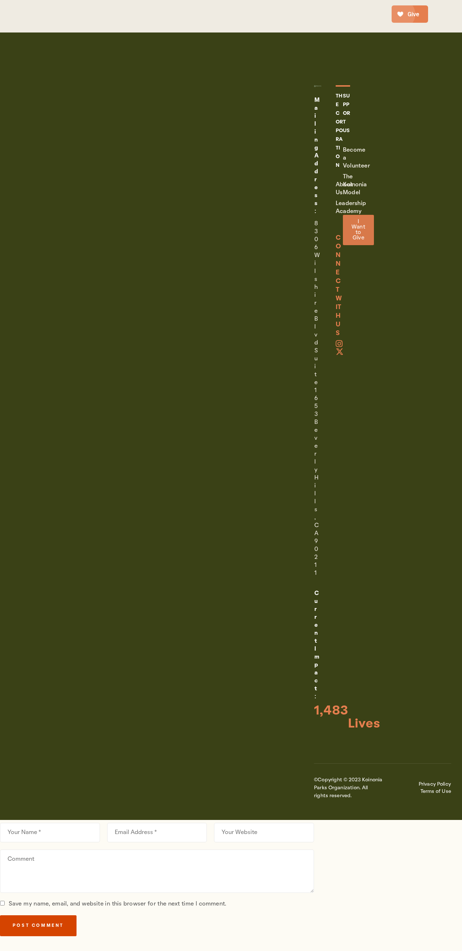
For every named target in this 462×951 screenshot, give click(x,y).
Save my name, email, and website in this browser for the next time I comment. (117, 904)
